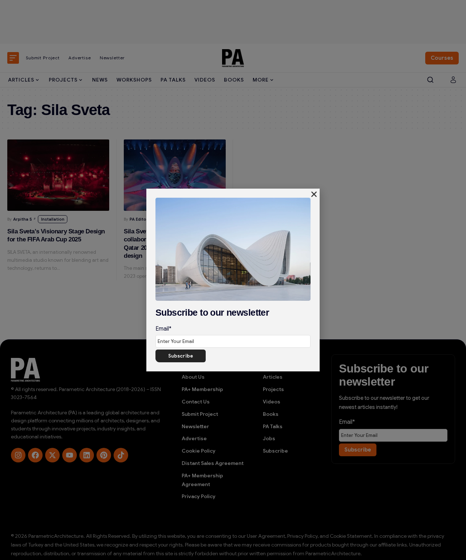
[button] (314, 194)
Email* (163, 328)
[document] (233, 280)
